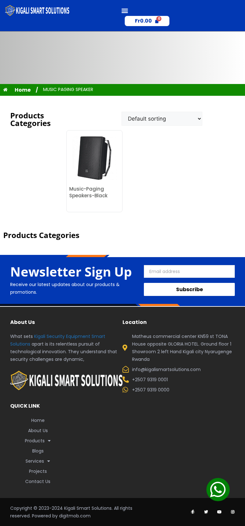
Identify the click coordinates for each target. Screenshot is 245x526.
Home (38, 420)
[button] (125, 10)
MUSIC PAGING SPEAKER (68, 89)
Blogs (38, 451)
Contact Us (37, 481)
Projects (38, 471)
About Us (38, 430)
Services (35, 461)
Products (35, 441)
